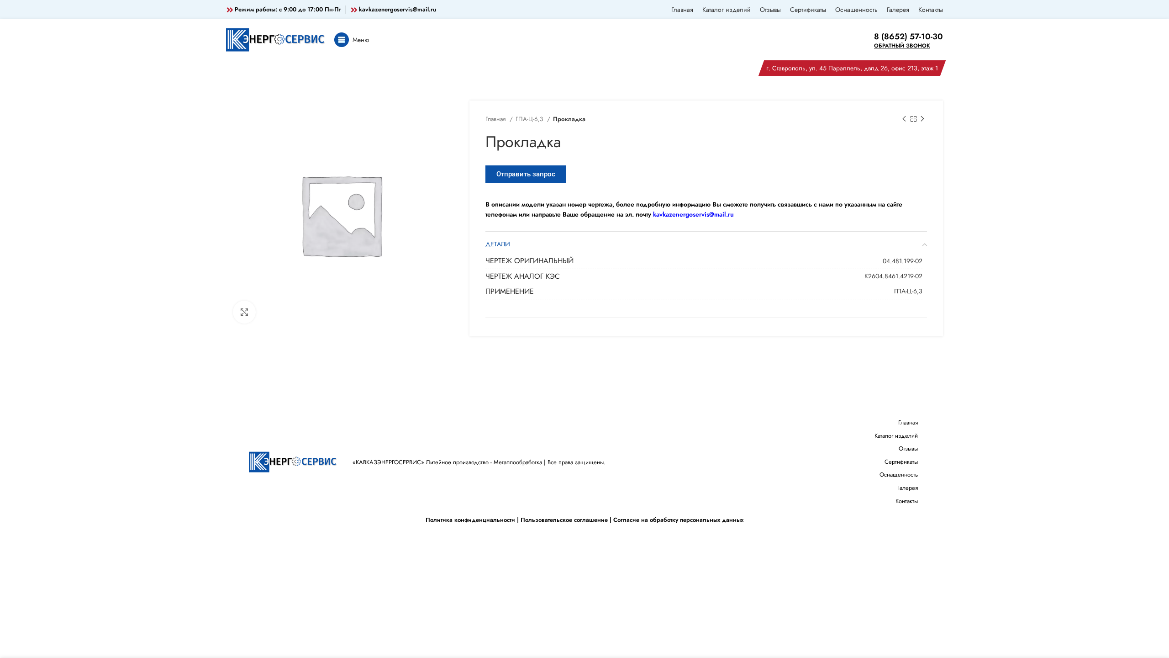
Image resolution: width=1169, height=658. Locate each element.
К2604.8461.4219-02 (893, 276)
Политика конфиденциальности (470, 519)
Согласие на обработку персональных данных (678, 519)
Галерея (907, 487)
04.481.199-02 (902, 260)
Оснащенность (898, 474)
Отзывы (908, 448)
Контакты (906, 501)
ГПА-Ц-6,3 (530, 119)
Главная (496, 119)
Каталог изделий (896, 435)
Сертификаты (901, 461)
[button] (525, 174)
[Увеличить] (244, 312)
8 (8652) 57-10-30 (908, 36)
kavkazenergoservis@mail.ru (397, 9)
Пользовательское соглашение (564, 519)
